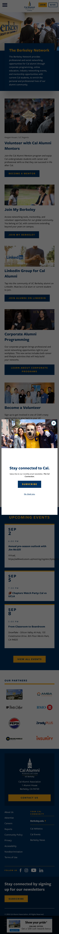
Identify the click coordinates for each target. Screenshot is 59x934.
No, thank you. (29, 494)
